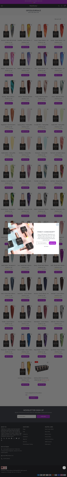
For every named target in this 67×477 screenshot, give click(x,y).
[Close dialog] (57, 224)
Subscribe (52, 243)
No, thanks (46, 246)
